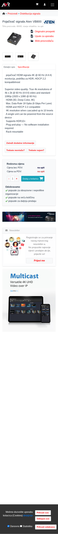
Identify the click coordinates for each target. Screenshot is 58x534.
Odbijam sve (43, 518)
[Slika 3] (34, 57)
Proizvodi (13, 13)
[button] (45, 5)
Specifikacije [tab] (23, 67)
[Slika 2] (21, 57)
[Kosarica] (37, 5)
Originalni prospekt (45, 31)
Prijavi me (39, 260)
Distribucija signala (30, 13)
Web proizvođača (44, 41)
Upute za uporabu (44, 36)
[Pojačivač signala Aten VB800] (13, 38)
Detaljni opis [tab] (9, 67)
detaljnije (28, 515)
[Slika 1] (9, 57)
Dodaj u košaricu (31, 179)
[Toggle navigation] (52, 5)
